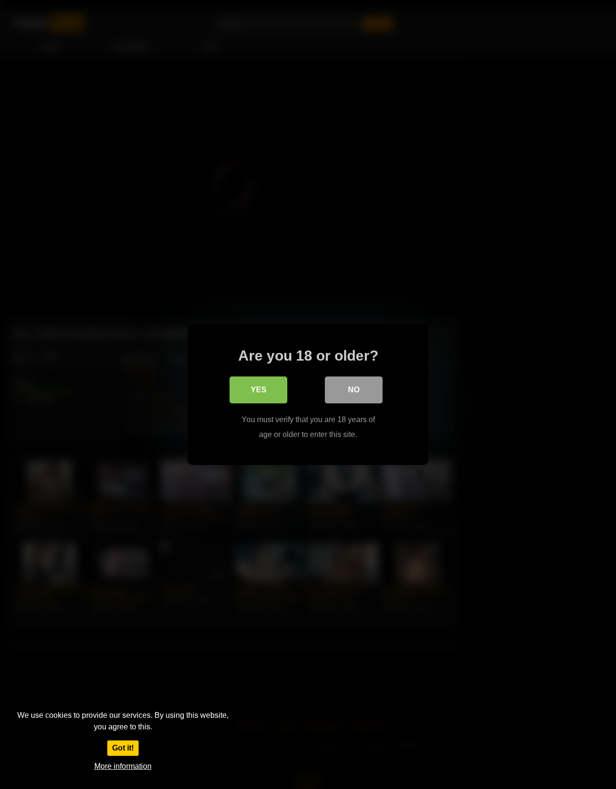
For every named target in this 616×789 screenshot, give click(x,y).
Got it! (123, 748)
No (353, 390)
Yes (259, 390)
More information (123, 766)
